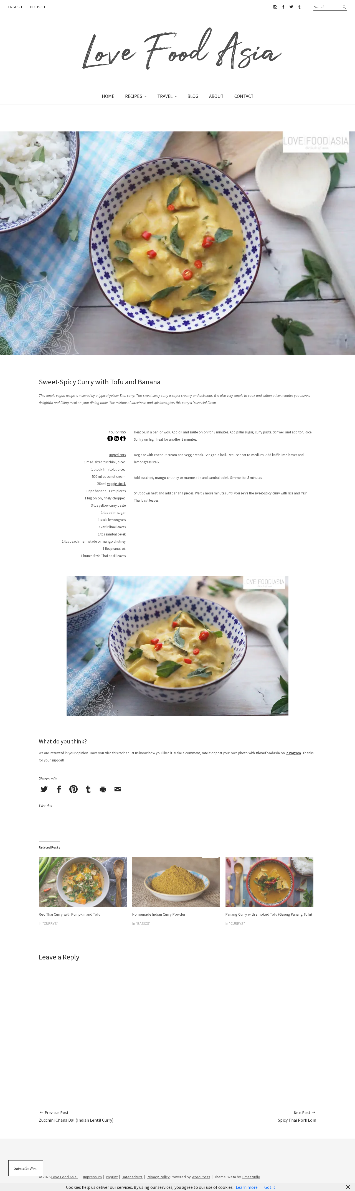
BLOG (192, 96)
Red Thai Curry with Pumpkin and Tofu (69, 914)
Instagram (275, 7)
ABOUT (216, 96)
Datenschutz (132, 1176)
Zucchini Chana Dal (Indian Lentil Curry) (76, 1116)
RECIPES (133, 96)
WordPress (201, 1176)
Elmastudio (251, 1176)
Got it (269, 1187)
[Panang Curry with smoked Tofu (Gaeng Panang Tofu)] (269, 882)
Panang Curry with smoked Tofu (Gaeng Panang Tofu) (268, 914)
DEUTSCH (37, 6)
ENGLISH (15, 6)
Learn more (247, 1187)
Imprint (112, 1176)
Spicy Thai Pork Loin (297, 1116)
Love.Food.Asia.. (64, 1176)
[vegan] (116, 439)
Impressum (92, 1176)
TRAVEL (165, 96)
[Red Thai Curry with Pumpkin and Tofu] (83, 882)
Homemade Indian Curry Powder (159, 914)
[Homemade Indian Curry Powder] (176, 882)
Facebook (283, 7)
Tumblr (299, 7)
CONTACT (243, 96)
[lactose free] (123, 439)
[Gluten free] (110, 439)
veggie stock (116, 483)
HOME (108, 96)
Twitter (291, 7)
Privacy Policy (158, 1176)
